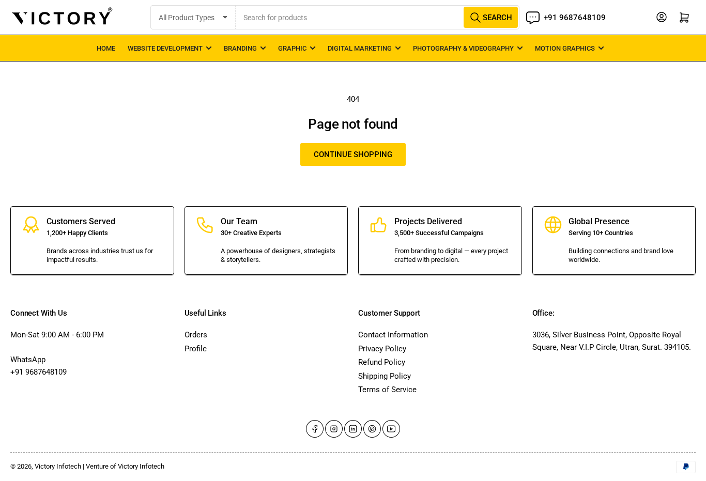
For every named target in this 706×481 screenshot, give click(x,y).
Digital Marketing (360, 48)
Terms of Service (387, 389)
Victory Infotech (58, 466)
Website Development (165, 48)
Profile (196, 348)
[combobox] (377, 17)
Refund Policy (381, 362)
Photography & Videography (463, 48)
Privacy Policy (382, 348)
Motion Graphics (565, 48)
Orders (196, 334)
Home (106, 48)
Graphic (292, 48)
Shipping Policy (384, 376)
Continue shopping (353, 154)
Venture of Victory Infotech (125, 466)
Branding (240, 48)
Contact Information (393, 334)
